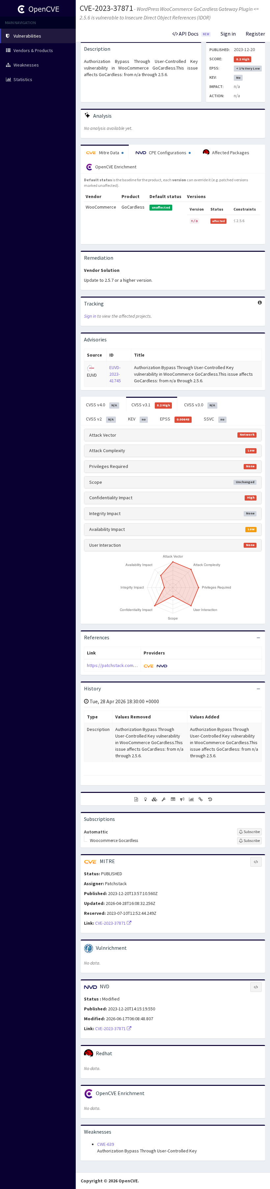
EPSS (174, 419)
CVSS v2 (100, 419)
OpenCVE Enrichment (115, 167)
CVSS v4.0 (101, 405)
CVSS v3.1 (150, 405)
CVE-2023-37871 (106, 8)
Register (255, 33)
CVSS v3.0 (199, 405)
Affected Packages (230, 153)
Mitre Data (109, 153)
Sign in (228, 33)
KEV (137, 419)
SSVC (214, 419)
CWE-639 (105, 1144)
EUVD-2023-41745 (115, 374)
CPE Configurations (167, 153)
